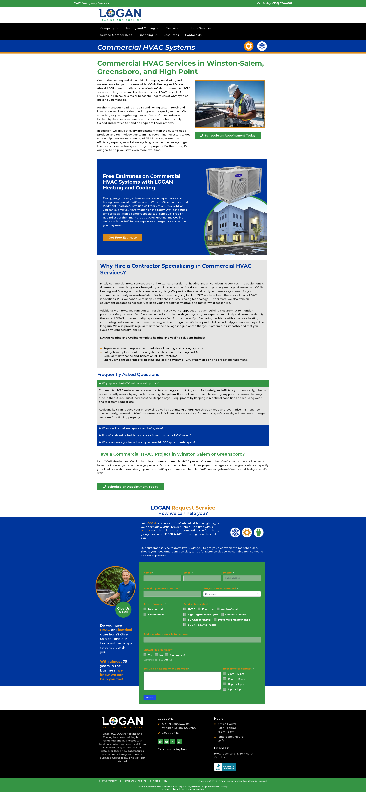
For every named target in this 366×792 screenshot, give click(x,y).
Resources (171, 35)
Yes (150, 655)
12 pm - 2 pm (236, 684)
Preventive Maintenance (234, 619)
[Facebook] (160, 741)
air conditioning (216, 283)
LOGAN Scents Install (202, 624)
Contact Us (193, 35)
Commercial (156, 614)
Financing (145, 35)
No (161, 655)
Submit (149, 697)
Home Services (200, 28)
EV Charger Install (199, 619)
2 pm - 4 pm (235, 689)
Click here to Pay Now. (173, 749)
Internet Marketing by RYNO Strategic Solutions (183, 789)
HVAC (191, 609)
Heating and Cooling (140, 28)
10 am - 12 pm (236, 679)
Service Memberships (116, 35)
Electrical (172, 28)
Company (107, 28)
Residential (155, 609)
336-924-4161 (170, 206)
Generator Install (236, 614)
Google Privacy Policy (187, 787)
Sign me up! (177, 655)
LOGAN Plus (166, 660)
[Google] (179, 741)
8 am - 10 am (236, 673)
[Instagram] (172, 741)
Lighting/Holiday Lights (203, 614)
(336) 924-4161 (282, 3)
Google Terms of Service (212, 787)
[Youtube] (166, 741)
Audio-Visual (229, 609)
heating (194, 283)
